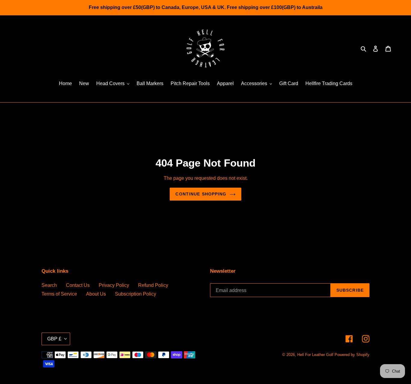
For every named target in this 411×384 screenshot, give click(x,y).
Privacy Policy (114, 285)
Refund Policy (153, 285)
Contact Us (78, 285)
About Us (96, 293)
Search (49, 285)
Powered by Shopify (352, 354)
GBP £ (54, 338)
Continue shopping (200, 194)
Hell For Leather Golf (315, 354)
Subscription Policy (135, 293)
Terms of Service (59, 293)
